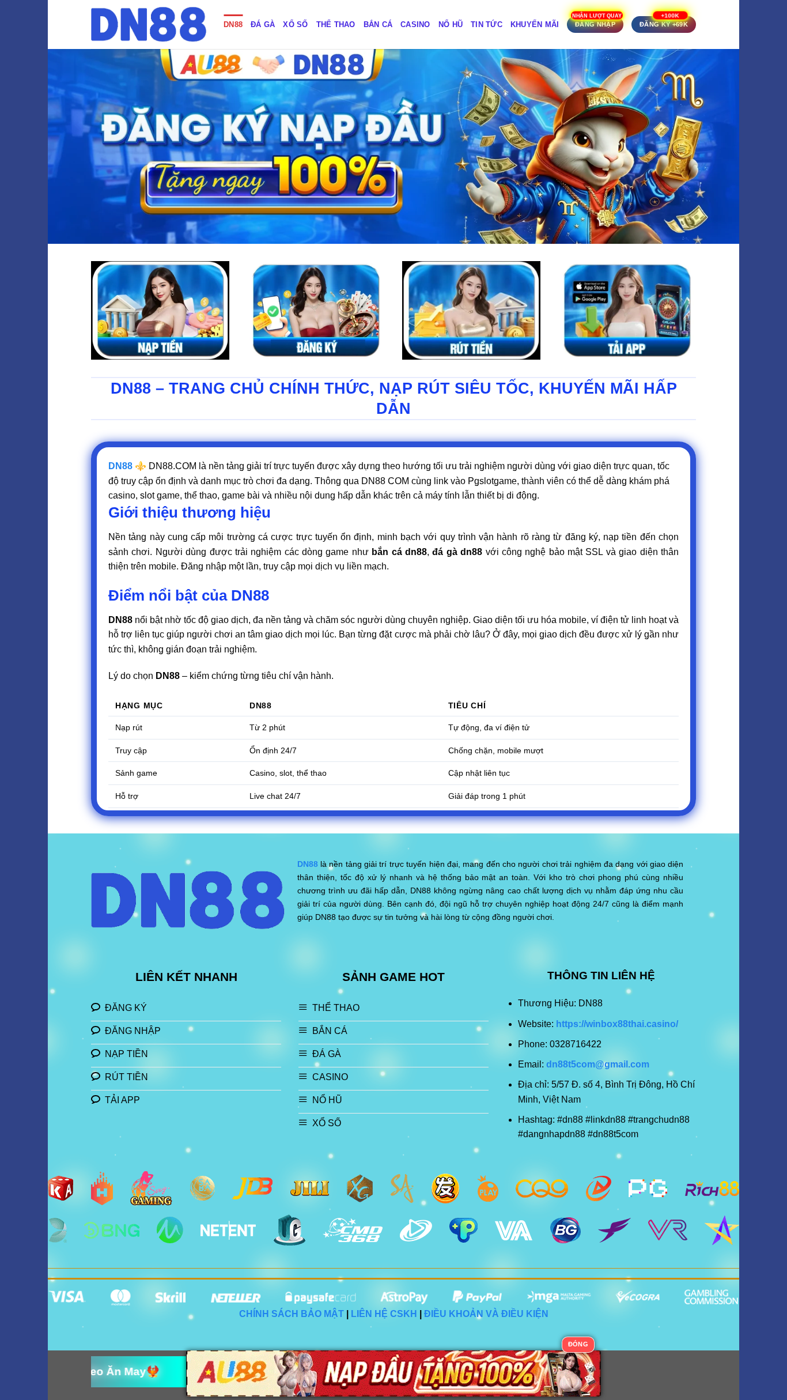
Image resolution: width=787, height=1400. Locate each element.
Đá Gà (263, 24)
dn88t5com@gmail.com (597, 1064)
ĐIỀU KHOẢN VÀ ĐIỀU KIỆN (486, 1314)
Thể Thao (335, 24)
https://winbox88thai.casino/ (617, 1024)
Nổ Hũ (450, 24)
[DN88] (148, 24)
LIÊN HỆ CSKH (384, 1314)
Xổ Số (295, 24)
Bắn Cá (378, 24)
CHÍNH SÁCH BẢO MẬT (291, 1314)
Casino (415, 24)
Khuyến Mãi (534, 24)
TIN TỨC (486, 24)
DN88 (233, 24)
